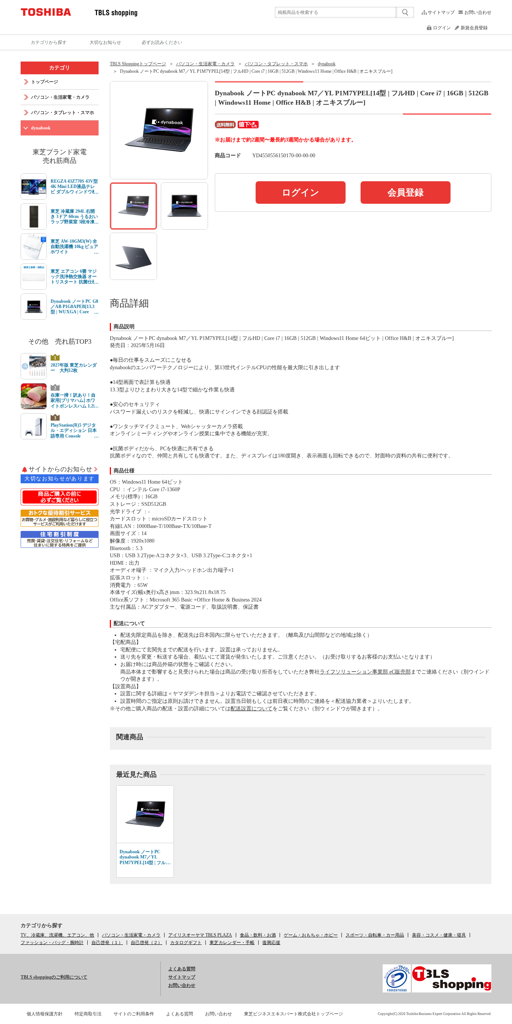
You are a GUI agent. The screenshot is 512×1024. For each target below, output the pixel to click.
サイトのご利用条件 (134, 1013)
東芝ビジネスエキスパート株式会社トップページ (293, 1013)
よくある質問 (181, 968)
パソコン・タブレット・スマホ (276, 63)
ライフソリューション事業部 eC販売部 (365, 672)
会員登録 (406, 192)
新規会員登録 (474, 28)
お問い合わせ (477, 12)
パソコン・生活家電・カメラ (205, 63)
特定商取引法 (88, 1013)
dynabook (326, 63)
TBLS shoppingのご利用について (54, 977)
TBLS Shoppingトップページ (138, 63)
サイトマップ (441, 12)
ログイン (442, 28)
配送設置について (251, 708)
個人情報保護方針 (45, 1013)
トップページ (44, 81)
